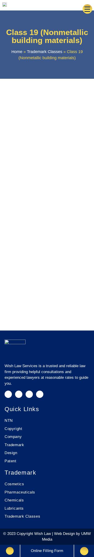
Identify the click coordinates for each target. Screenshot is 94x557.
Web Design (65, 534)
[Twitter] (29, 394)
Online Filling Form (47, 551)
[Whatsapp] (39, 394)
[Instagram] (8, 394)
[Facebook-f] (18, 394)
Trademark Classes (44, 51)
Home (16, 51)
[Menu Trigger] (87, 9)
